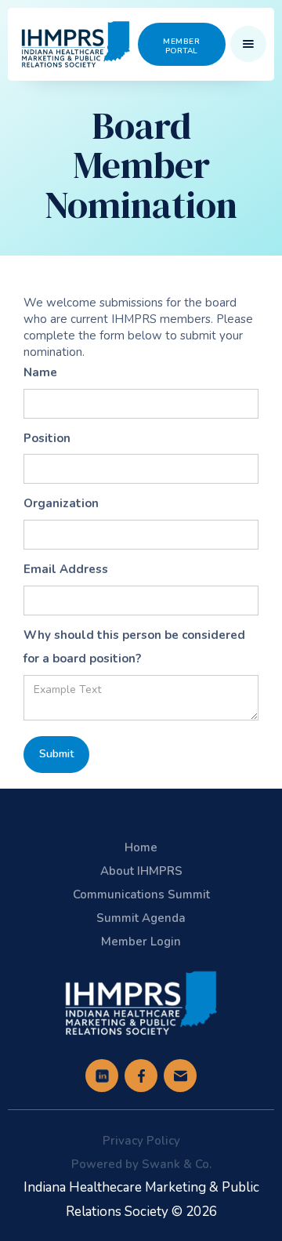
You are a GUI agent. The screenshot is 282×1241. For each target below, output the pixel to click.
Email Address (66, 569)
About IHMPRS (141, 871)
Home (141, 847)
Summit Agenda (141, 918)
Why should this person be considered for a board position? (134, 647)
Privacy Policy (141, 1140)
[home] (76, 44)
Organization (61, 503)
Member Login (141, 941)
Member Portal (181, 46)
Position (47, 438)
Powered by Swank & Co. (141, 1164)
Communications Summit (141, 894)
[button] (248, 44)
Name (40, 372)
